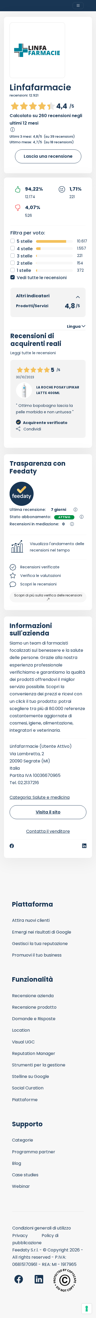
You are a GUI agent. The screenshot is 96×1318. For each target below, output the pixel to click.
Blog (16, 1163)
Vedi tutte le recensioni (42, 278)
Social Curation (27, 1088)
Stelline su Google (30, 1076)
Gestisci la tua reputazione (40, 944)
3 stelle (24, 256)
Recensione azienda (33, 996)
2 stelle (24, 263)
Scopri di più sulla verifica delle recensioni (48, 595)
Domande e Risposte (33, 1019)
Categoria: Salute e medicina (40, 797)
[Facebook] (12, 846)
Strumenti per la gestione (38, 1065)
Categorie (22, 1140)
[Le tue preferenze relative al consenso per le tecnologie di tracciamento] (87, 1309)
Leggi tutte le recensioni (33, 353)
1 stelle (24, 270)
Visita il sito (48, 812)
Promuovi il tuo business (37, 955)
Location (21, 1030)
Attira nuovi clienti (31, 920)
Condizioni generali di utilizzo (41, 1228)
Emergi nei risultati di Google (41, 932)
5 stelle (24, 241)
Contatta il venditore (48, 831)
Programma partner (33, 1152)
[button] (48, 547)
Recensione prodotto (34, 1007)
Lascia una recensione (48, 156)
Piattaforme (25, 1100)
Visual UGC (23, 1042)
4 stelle (25, 249)
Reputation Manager (33, 1053)
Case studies (25, 1175)
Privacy (20, 1235)
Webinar (21, 1186)
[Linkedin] (84, 846)
